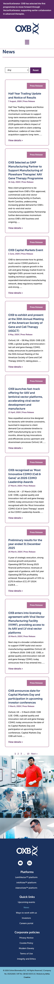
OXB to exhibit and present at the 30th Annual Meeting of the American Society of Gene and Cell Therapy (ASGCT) (26, 322)
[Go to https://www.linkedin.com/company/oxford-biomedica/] (29, 863)
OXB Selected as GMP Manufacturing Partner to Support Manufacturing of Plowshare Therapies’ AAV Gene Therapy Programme (25, 170)
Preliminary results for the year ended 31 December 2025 (25, 544)
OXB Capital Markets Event (25, 250)
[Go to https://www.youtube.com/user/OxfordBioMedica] (20, 863)
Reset (36, 70)
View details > (15, 140)
